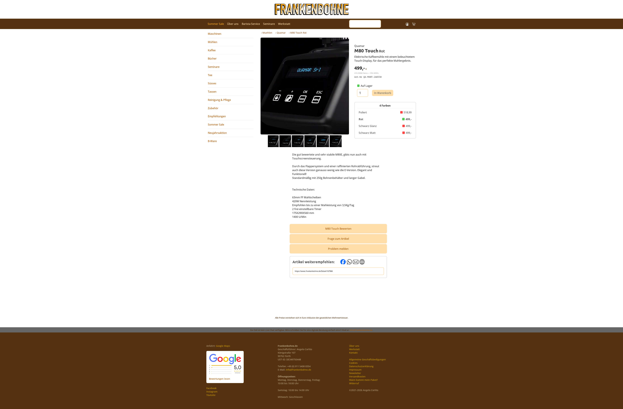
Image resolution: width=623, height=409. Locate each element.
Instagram (211, 391)
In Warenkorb (382, 93)
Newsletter (355, 373)
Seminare (269, 24)
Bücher (212, 58)
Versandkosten (357, 376)
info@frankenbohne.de (361, 330)
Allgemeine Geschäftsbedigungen (367, 359)
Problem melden (338, 249)
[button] (407, 24)
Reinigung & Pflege (219, 100)
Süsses (212, 83)
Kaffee (212, 50)
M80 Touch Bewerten (338, 228)
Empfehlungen (217, 116)
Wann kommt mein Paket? (363, 379)
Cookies (353, 362)
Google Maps (223, 345)
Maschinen (214, 34)
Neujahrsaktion (217, 133)
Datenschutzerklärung (361, 366)
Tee (210, 75)
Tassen (212, 91)
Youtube (210, 395)
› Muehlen (266, 32)
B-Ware (212, 141)
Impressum (355, 369)
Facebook (211, 388)
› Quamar (280, 32)
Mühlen (212, 42)
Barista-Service (251, 24)
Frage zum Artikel (338, 239)
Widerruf (354, 383)
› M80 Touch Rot (297, 32)
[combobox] (365, 24)
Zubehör (213, 108)
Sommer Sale (216, 24)
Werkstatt (284, 24)
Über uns (232, 24)
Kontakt (353, 352)
